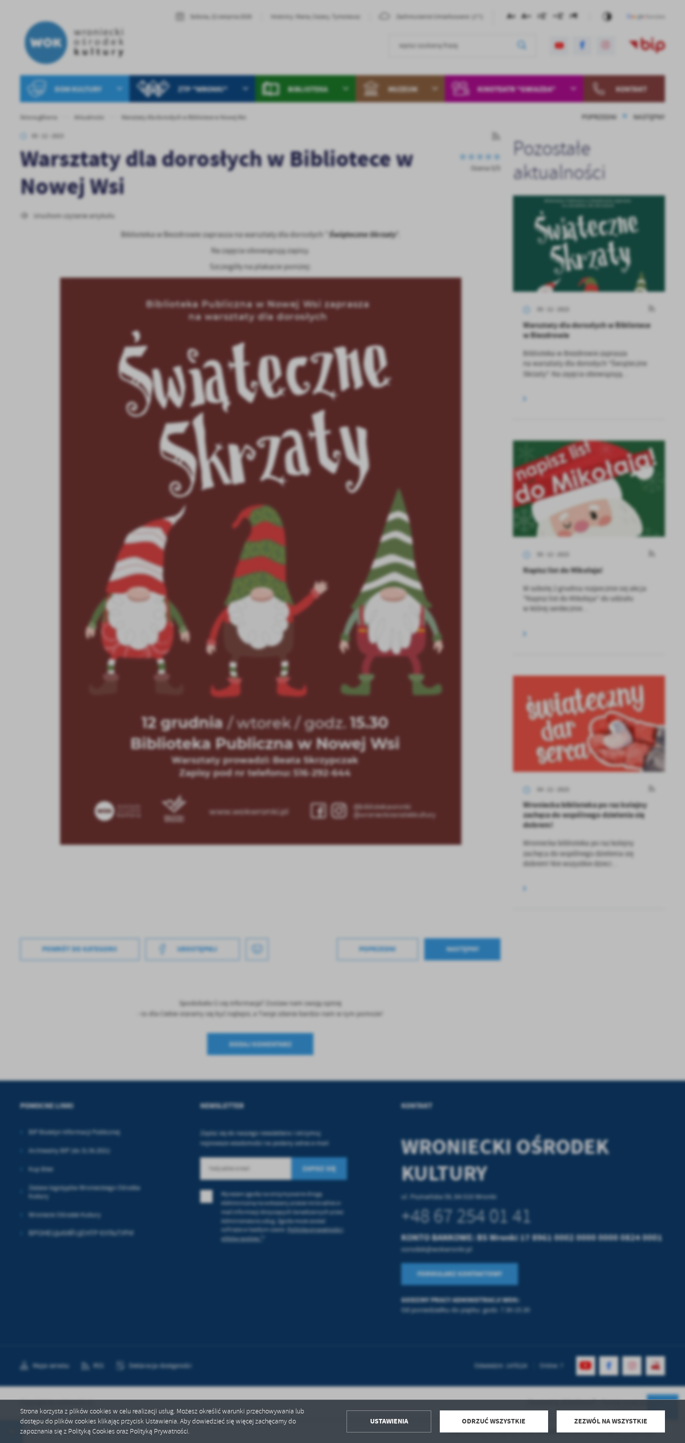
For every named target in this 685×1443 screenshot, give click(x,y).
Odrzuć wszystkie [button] (494, 1421)
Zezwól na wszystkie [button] (610, 1421)
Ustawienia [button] (389, 1421)
